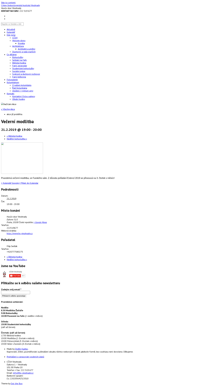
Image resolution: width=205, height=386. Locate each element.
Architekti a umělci (26, 48)
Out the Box (16, 383)
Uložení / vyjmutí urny (22, 90)
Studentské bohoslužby (23, 68)
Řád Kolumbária (19, 88)
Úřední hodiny (18, 99)
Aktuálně (11, 29)
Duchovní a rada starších (24, 51)
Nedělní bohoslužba (17, 138)
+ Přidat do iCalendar (28, 183)
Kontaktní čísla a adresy (23, 96)
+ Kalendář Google (10, 183)
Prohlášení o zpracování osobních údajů (25, 356)
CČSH (14, 37)
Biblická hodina (19, 62)
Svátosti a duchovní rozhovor (26, 74)
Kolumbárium (13, 82)
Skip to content (8, 2)
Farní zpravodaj (19, 65)
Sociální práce (18, 71)
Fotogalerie (12, 79)
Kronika (21, 43)
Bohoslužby (17, 57)
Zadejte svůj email (11, 289)
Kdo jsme (11, 35)
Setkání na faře (19, 60)
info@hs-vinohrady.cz (23, 372)
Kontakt (10, 93)
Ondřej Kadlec (21, 348)
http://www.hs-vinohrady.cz (20, 233)
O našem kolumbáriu (21, 85)
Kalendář (11, 32)
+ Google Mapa (40, 222)
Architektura (18, 46)
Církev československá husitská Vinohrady (20, 5)
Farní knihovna (19, 76)
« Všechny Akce (8, 109)
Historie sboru (18, 40)
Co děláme (12, 54)
